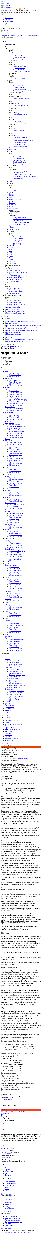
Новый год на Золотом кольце (23, 140)
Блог (6, 23)
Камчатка (12, 181)
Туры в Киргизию (15, 694)
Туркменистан (20, 313)
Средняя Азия (9, 689)
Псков (11, 206)
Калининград (9, 456)
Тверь (10, 251)
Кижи (14, 188)
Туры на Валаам (14, 487)
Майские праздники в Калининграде (25, 176)
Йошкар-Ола (13, 149)
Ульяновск (20, 346)
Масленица (17, 334)
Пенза (11, 201)
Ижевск (11, 148)
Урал (10, 258)
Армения (8, 710)
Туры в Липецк (14, 643)
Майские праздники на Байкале (23, 91)
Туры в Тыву (17, 244)
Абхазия (7, 659)
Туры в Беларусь (14, 270)
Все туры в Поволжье (16, 513)
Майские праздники (19, 59)
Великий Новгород (11, 398)
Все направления (7, 1194)
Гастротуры (9, 1223)
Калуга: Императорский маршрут (12, 1117)
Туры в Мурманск (15, 499)
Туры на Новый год (15, 375)
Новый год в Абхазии (16, 292)
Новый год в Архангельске (22, 71)
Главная (7, 3)
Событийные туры (19, 139)
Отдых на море (18, 178)
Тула (10, 252)
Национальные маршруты (32, 325)
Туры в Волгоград (15, 517)
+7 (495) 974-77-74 (14, 36)
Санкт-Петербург (10, 549)
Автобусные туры (18, 158)
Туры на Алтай (18, 55)
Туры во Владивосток (20, 114)
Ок (2, 14)
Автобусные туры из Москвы (22, 219)
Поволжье (12, 203)
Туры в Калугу (13, 469)
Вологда (7, 414)
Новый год (17, 332)
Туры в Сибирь (18, 236)
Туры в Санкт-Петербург (21, 217)
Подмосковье (13, 204)
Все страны (5, 316)
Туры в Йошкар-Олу (15, 442)
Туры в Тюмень (18, 238)
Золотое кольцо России (12, 424)
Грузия (7, 712)
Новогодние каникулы (16, 432)
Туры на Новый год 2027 (13, 1216)
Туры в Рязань (13, 542)
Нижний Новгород (15, 199)
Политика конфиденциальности (11, 1232)
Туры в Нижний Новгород (17, 504)
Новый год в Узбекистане (17, 304)
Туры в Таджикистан (16, 696)
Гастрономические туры (30, 327)
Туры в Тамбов (14, 647)
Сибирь (7, 577)
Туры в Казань (17, 156)
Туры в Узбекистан (15, 300)
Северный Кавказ (14, 229)
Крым (11, 194)
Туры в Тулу (13, 613)
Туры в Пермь (13, 627)
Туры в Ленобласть (15, 560)
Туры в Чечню (13, 572)
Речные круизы (14, 281)
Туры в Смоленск (14, 593)
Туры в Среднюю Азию (16, 691)
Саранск (11, 226)
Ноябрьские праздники (29, 330)
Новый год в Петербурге (21, 222)
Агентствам (9, 21)
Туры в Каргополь (19, 68)
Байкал (7, 389)
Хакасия (11, 260)
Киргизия (16, 309)
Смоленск (12, 245)
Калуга (11, 180)
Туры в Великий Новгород (21, 98)
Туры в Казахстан (14, 700)
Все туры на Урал (14, 624)
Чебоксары (12, 261)
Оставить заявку (22, 759)
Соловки (11, 247)
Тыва (10, 254)
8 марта (13, 337)
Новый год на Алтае (19, 57)
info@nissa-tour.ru (6, 1157)
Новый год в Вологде (20, 123)
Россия (8, 346)
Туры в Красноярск (19, 240)
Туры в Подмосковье (15, 526)
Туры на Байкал (18, 85)
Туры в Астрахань (19, 78)
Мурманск (12, 197)
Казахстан (16, 308)
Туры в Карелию (14, 478)
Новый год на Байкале (20, 89)
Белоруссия (8, 668)
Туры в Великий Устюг (20, 105)
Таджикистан (19, 311)
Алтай (7, 371)
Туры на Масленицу (19, 142)
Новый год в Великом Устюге (22, 107)
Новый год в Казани (19, 162)
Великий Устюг (10, 407)
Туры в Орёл (13, 645)
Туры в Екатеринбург (16, 625)
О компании (9, 18)
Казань (7, 446)
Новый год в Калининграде (22, 174)
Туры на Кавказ (14, 567)
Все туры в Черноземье (16, 639)
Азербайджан (9, 708)
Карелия (7, 476)
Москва (11, 196)
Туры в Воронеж (18, 130)
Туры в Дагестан (14, 568)
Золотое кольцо (10, 1182)
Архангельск (9, 378)
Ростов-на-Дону (14, 208)
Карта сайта (26, 1232)
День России (19, 341)
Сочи (10, 249)
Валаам (15, 190)
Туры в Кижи (13, 485)
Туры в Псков (13, 531)
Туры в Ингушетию (15, 570)
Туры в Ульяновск (15, 522)
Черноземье (12, 263)
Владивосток (9, 412)
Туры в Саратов (14, 519)
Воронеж (8, 421)
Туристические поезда (20, 146)
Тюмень (11, 256)
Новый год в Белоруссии (17, 277)
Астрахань (8, 387)
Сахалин (11, 228)
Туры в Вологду (18, 121)
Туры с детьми (21, 328)
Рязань (11, 210)
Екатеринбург (9, 423)
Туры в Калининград (20, 171)
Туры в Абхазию (14, 288)
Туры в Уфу (13, 629)
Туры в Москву (14, 492)
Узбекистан (8, 680)
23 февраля (17, 336)
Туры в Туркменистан (16, 698)
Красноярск (12, 192)
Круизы (14, 323)
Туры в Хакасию (18, 242)
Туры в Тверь (13, 606)
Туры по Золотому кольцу (21, 137)
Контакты (8, 7)
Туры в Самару (14, 520)
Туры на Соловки (18, 69)
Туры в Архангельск (19, 66)
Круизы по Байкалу (19, 87)
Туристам (8, 19)
